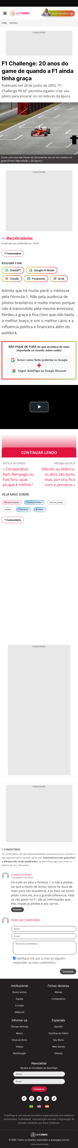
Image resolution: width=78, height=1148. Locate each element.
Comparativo (59, 998)
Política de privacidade (40, 1144)
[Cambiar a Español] (47, 1106)
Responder (17, 909)
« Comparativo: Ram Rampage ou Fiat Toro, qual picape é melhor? (18, 476)
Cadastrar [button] (39, 1089)
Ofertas (58, 1053)
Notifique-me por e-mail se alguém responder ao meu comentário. (39, 960)
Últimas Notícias (19, 1026)
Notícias (13, 23)
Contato (19, 1005)
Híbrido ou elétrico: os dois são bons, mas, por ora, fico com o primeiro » (58, 476)
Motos (19, 1033)
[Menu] (4, 13)
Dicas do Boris (19, 1039)
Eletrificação (19, 1053)
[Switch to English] (39, 1106)
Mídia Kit (19, 1012)
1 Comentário (12, 253)
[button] (59, 13)
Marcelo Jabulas (19, 238)
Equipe (19, 998)
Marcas (58, 992)
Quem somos (19, 992)
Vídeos (40, 509)
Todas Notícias (12, 502)
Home (4, 23)
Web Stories (58, 1046)
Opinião (7, 509)
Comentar (68, 971)
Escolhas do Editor (34, 502)
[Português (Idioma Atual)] (31, 1106)
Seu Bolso (24, 509)
